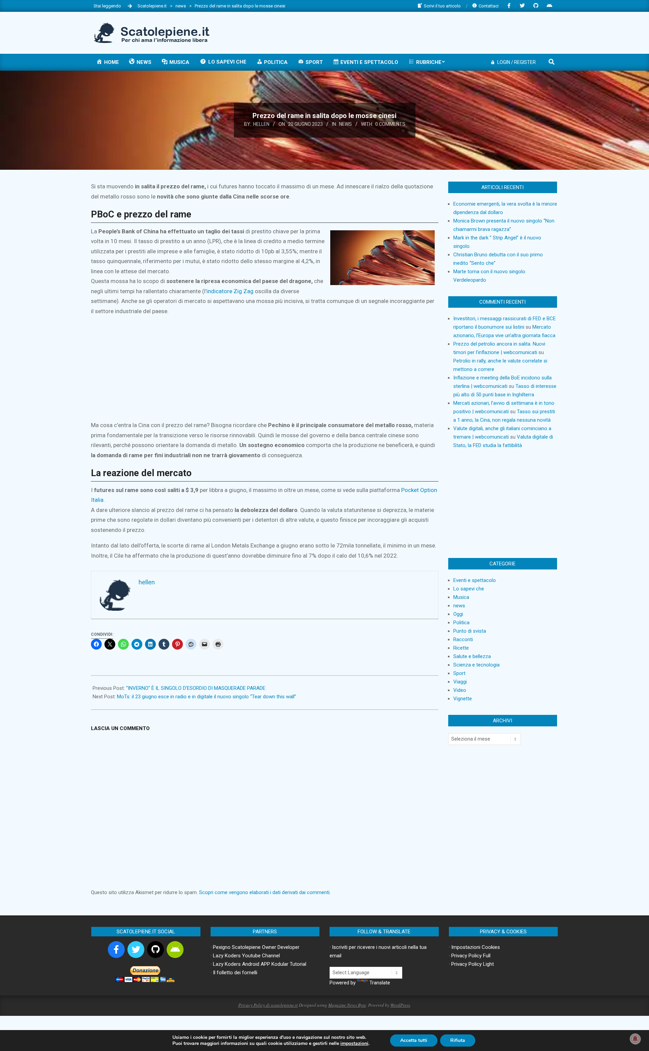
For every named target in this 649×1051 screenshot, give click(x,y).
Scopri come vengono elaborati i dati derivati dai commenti (264, 892)
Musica (461, 597)
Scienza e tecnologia (476, 665)
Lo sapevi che (468, 589)
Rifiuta (457, 1040)
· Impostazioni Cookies (474, 947)
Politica (461, 623)
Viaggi (460, 682)
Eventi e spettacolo (474, 580)
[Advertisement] (433, 32)
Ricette (461, 648)
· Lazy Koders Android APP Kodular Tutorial (258, 964)
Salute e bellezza (472, 656)
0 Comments (390, 124)
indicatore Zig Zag (230, 291)
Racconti (463, 639)
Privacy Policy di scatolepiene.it (268, 1005)
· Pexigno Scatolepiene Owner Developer (255, 947)
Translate (379, 983)
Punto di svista (469, 631)
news (345, 124)
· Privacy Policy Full (469, 956)
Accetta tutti (413, 1040)
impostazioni (354, 1044)
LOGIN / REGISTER (516, 62)
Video (459, 690)
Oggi (458, 614)
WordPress (400, 1005)
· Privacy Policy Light (471, 964)
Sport (459, 673)
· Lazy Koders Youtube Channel (245, 956)
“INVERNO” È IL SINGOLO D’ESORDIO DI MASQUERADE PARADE (195, 688)
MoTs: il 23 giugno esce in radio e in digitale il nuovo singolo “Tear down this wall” (206, 697)
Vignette (462, 699)
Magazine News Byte (347, 1005)
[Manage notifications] (635, 1038)
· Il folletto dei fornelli (234, 973)
